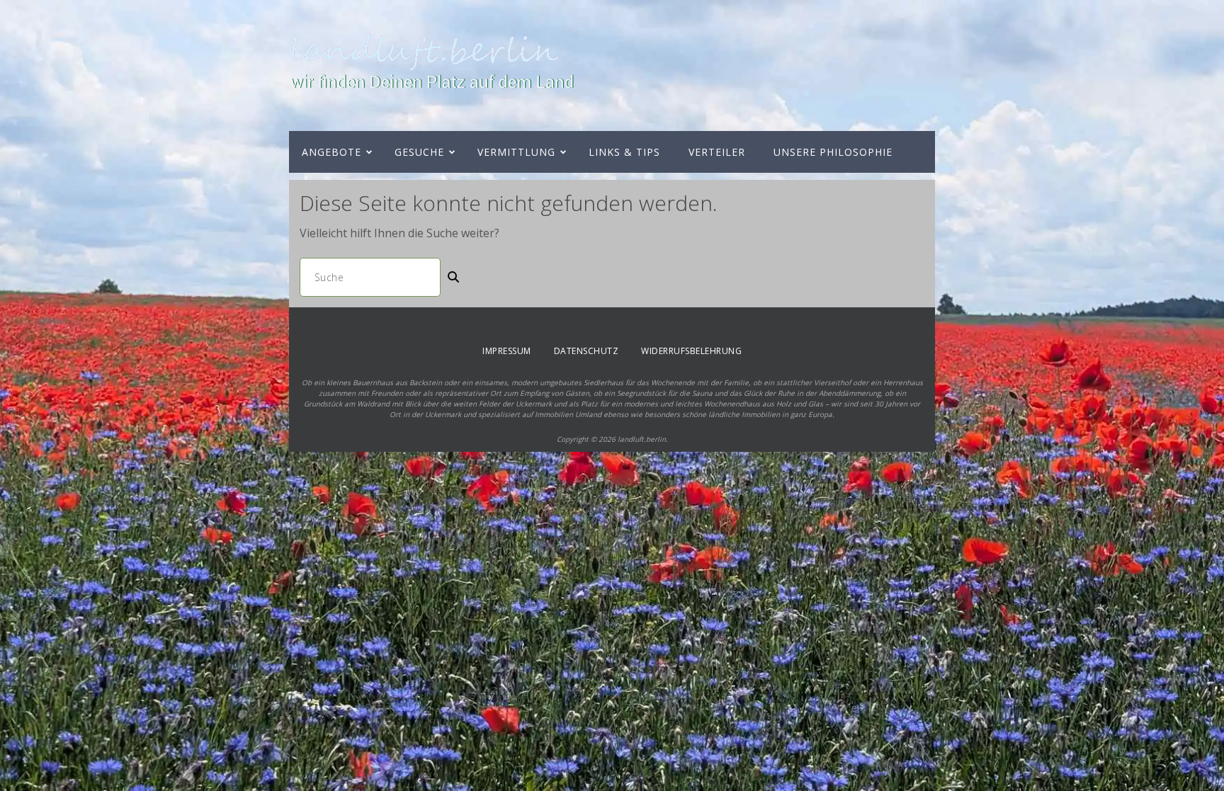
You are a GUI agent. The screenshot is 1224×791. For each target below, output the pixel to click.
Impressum (506, 351)
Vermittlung (516, 152)
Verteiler (716, 152)
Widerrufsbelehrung (691, 351)
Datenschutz (586, 351)
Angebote (331, 152)
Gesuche (419, 152)
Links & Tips (624, 152)
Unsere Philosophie (833, 152)
